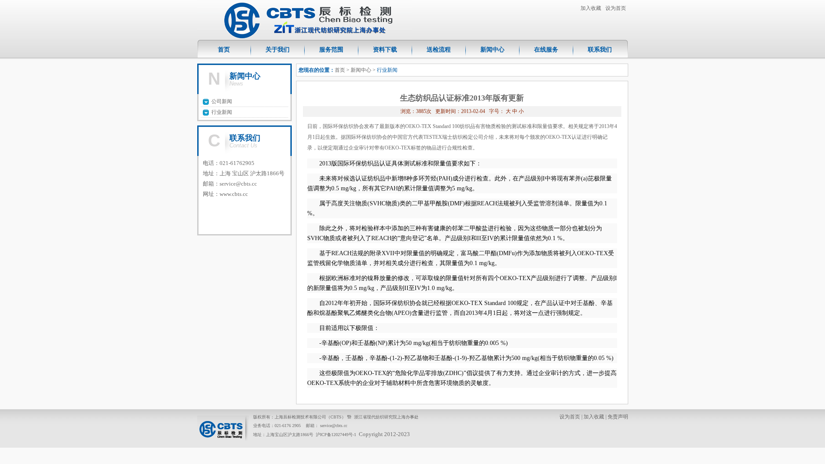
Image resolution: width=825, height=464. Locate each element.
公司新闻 (221, 101)
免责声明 (618, 417)
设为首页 (615, 8)
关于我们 (278, 49)
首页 (224, 49)
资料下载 (385, 49)
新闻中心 (492, 49)
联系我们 (600, 49)
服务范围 (331, 49)
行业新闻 (221, 112)
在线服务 (546, 49)
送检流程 (439, 49)
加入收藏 (591, 8)
